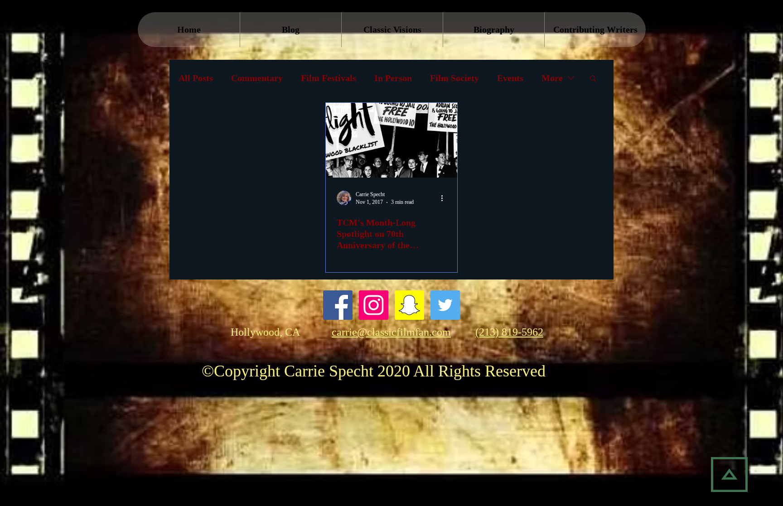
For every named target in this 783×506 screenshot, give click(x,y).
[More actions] (445, 198)
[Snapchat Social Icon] (409, 305)
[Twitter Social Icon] (445, 305)
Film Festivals (328, 78)
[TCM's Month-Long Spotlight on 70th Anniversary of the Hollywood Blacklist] (391, 140)
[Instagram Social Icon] (373, 305)
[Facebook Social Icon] (338, 305)
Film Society (454, 78)
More (552, 78)
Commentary (257, 78)
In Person (393, 78)
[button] (593, 79)
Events (510, 78)
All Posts (196, 78)
